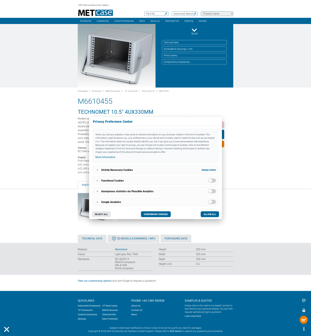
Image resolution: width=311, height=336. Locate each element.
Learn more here (193, 316)
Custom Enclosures (124, 21)
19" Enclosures (131, 91)
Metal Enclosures (112, 91)
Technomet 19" (148, 91)
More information (105, 157)
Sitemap (82, 319)
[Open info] (304, 329)
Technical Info (109, 314)
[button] (7, 329)
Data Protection (110, 319)
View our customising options (95, 280)
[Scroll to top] (294, 329)
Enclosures (85, 21)
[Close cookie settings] (7, 329)
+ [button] (97, 169)
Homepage (82, 91)
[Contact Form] (304, 300)
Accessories (103, 21)
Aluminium (121, 249)
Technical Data (171, 42)
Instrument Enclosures (89, 305)
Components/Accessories (177, 62)
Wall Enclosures (110, 310)
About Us (135, 305)
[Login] (304, 310)
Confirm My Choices (156, 214)
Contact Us (136, 310)
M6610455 (164, 91)
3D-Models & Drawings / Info (178, 49)
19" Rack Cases (109, 305)
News (142, 21)
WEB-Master (176, 331)
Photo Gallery (170, 55)
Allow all (210, 214)
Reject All (101, 214)
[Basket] (304, 320)
